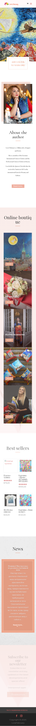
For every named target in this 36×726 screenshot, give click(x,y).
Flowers (9, 296)
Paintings (10, 258)
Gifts (8, 410)
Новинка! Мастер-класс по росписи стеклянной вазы (18, 568)
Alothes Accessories (15, 334)
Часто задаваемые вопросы (16, 710)
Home (8, 372)
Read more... (18, 186)
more (9, 264)
